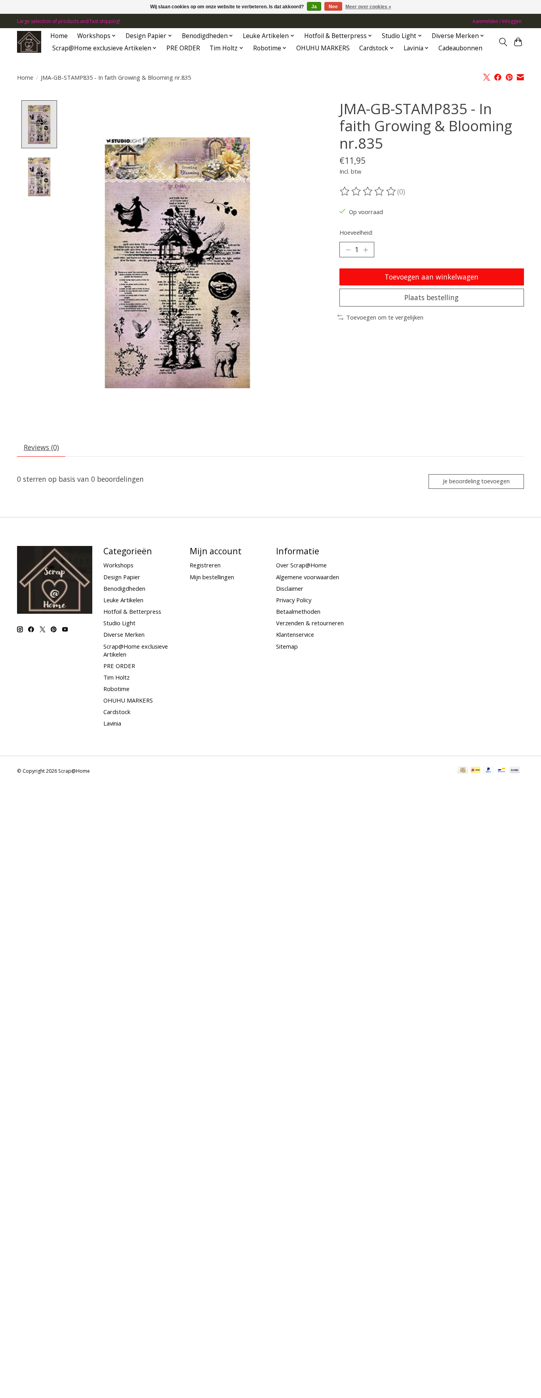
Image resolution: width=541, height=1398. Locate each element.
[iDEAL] (475, 771)
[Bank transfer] (515, 771)
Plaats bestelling (431, 297)
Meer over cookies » (368, 7)
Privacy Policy (293, 600)
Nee (333, 7)
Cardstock (116, 712)
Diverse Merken (124, 634)
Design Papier (121, 577)
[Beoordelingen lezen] (368, 191)
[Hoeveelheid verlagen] (348, 249)
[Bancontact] (502, 771)
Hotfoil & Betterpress (132, 611)
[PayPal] (489, 771)
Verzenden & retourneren (310, 623)
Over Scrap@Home (301, 565)
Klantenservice (295, 634)
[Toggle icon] (503, 42)
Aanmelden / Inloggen (497, 21)
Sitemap (287, 646)
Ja (314, 7)
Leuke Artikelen (123, 600)
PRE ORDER (183, 48)
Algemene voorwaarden (307, 577)
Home (59, 36)
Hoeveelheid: (356, 232)
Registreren (205, 565)
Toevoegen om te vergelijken (384, 317)
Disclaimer (289, 588)
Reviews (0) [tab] (41, 447)
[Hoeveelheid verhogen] (365, 249)
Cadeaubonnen (460, 48)
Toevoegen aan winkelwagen (431, 277)
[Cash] (463, 771)
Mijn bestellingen (212, 577)
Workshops (118, 565)
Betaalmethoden (298, 611)
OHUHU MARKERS (323, 48)
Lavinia (112, 723)
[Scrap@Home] (29, 42)
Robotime (116, 689)
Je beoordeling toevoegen (476, 481)
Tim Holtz (116, 677)
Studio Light (119, 623)
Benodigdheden (124, 588)
